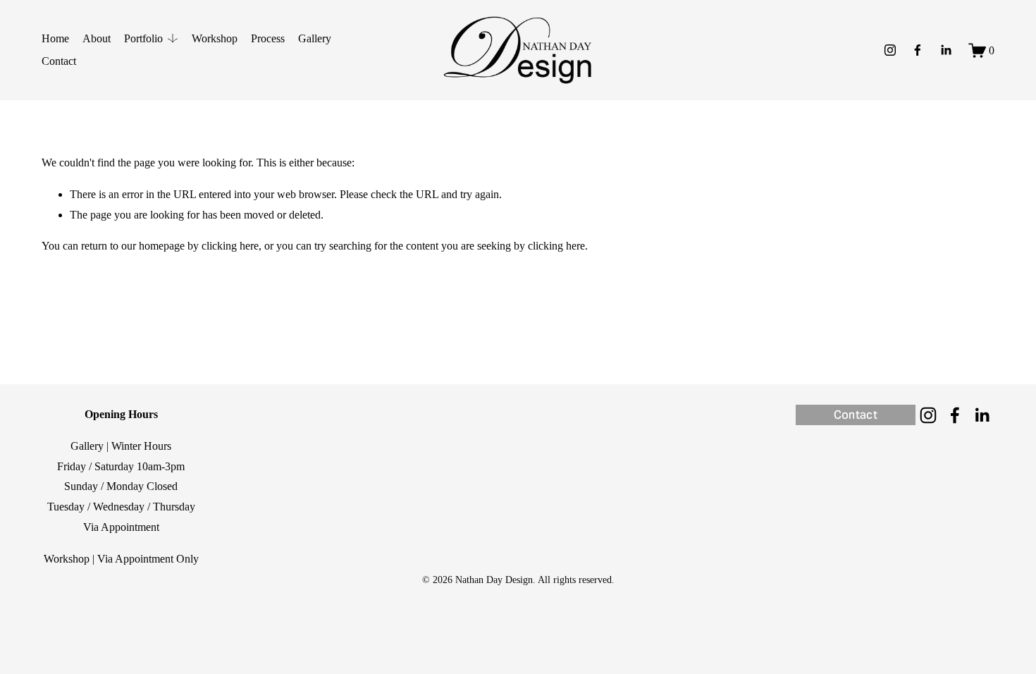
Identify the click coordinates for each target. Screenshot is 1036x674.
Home (55, 38)
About (96, 38)
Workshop (215, 38)
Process (268, 38)
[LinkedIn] (946, 50)
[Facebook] (918, 50)
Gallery (314, 38)
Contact (59, 61)
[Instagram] (890, 50)
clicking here (230, 246)
